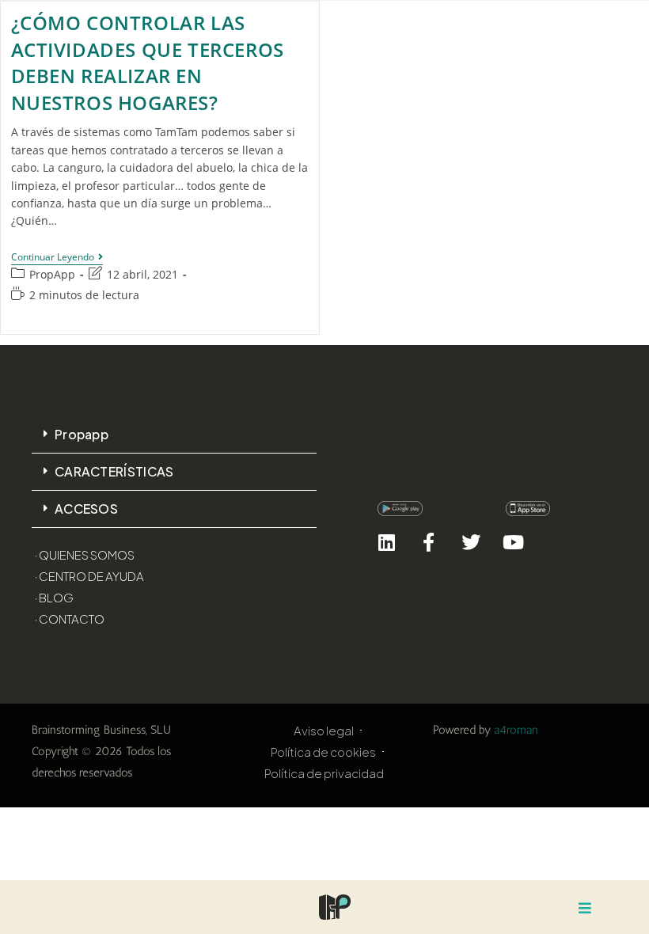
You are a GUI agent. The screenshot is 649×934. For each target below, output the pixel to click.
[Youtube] (513, 542)
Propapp (81, 434)
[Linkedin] (387, 542)
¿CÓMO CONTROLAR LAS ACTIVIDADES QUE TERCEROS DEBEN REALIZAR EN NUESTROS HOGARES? (147, 62)
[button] (174, 435)
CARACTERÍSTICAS (114, 471)
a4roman (516, 730)
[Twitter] (471, 542)
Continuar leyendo (57, 258)
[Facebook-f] (429, 542)
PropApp (52, 274)
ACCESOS (86, 508)
